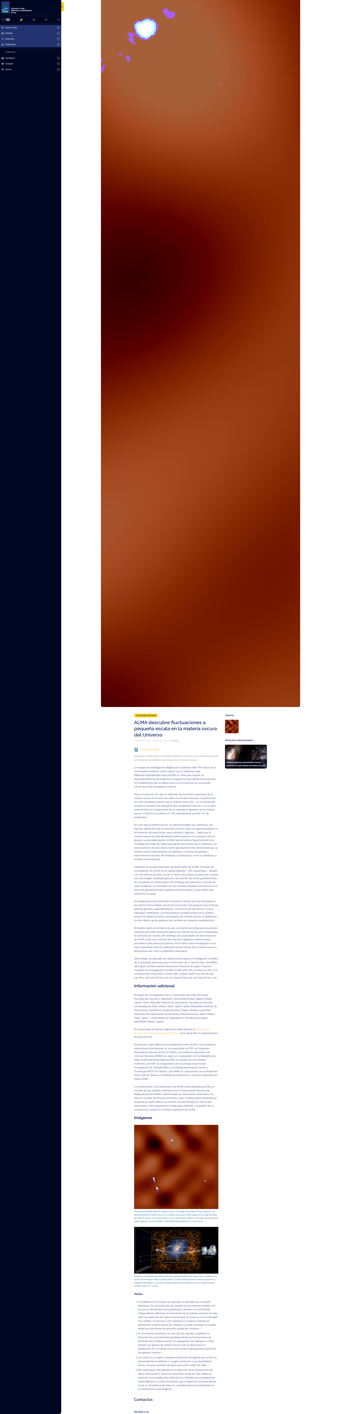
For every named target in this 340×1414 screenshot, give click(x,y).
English (4, 19)
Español (8, 19)
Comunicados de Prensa (146, 715)
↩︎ (201, 1328)
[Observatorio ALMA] (30, 7)
